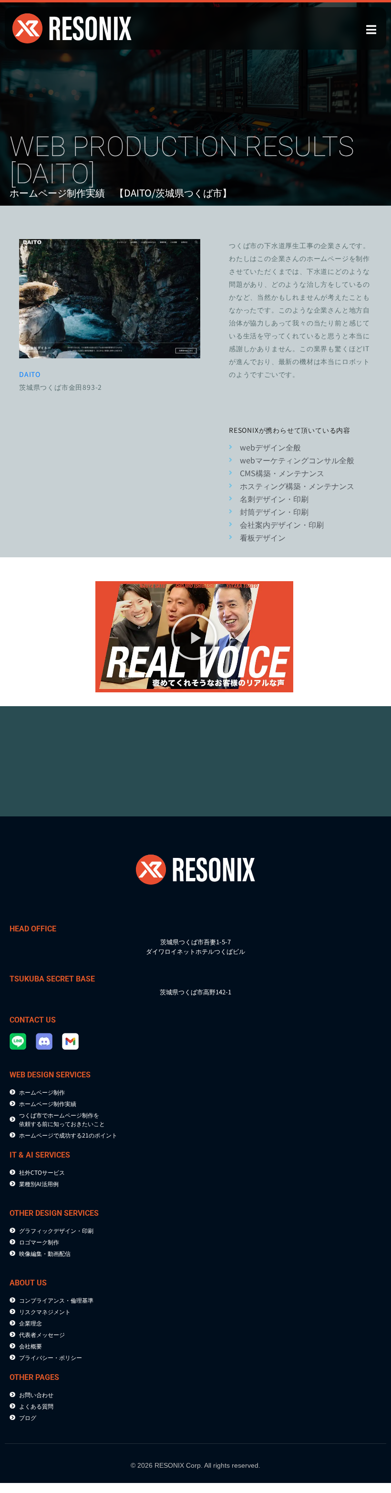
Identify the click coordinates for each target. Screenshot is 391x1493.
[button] (194, 637)
